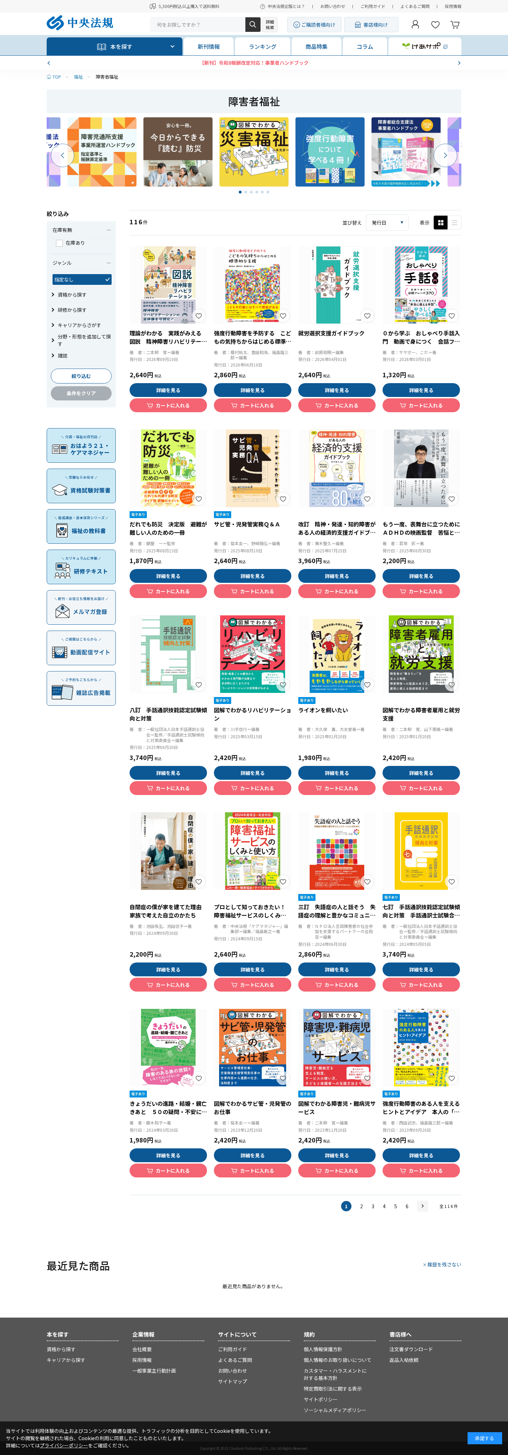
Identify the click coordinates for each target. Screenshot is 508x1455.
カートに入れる (173, 405)
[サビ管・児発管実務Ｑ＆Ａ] (252, 468)
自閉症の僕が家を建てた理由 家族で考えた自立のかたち (168, 911)
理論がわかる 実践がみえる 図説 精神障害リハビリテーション (168, 341)
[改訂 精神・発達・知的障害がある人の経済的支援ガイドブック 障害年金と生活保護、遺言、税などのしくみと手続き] (337, 468)
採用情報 (453, 6)
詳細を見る (168, 390)
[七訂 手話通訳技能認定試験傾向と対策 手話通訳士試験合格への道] (421, 851)
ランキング (262, 46)
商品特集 (316, 46)
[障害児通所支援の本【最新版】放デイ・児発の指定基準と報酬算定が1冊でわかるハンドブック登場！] (102, 152)
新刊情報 (209, 46)
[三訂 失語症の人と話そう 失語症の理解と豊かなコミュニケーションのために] (337, 851)
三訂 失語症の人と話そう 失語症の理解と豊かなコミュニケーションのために (337, 915)
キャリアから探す (66, 1359)
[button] (49, 63)
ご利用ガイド (372, 6)
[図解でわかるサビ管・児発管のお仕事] (252, 1047)
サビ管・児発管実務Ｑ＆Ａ (247, 524)
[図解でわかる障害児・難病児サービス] (337, 1047)
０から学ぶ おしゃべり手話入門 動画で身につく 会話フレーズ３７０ (421, 341)
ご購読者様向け (318, 24)
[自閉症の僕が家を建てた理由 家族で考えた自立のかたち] (168, 851)
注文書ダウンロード (411, 1349)
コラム (365, 46)
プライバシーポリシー (64, 1445)
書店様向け (376, 24)
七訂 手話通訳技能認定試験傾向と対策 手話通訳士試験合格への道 (421, 915)
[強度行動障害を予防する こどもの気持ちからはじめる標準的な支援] (252, 285)
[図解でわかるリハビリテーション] (252, 654)
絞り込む (81, 375)
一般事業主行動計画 (154, 1370)
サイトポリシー (321, 1399)
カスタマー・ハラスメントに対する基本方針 (335, 1374)
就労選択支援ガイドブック (331, 333)
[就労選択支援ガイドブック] (337, 285)
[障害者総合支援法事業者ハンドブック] (406, 152)
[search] (253, 24)
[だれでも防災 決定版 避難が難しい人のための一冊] (168, 468)
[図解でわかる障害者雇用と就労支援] (421, 654)
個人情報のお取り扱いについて (337, 1359)
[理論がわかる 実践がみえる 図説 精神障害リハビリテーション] (168, 285)
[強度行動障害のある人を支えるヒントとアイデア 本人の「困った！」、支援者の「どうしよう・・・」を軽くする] (421, 1047)
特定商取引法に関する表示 (333, 1388)
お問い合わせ (332, 6)
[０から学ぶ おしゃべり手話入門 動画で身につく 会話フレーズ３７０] (421, 285)
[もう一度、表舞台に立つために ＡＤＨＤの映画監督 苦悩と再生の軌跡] (421, 468)
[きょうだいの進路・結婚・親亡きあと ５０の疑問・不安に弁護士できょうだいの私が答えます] (168, 1047)
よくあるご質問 (415, 6)
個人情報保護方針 (323, 1349)
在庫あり (75, 242)
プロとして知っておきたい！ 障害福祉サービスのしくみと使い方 (252, 915)
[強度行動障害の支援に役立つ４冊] (330, 152)
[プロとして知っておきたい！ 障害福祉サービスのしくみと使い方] (252, 851)
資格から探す (61, 1349)
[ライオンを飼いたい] (337, 654)
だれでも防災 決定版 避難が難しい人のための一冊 (168, 528)
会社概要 (142, 1349)
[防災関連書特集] (178, 152)
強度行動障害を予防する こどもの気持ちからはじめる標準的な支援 (252, 341)
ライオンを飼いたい (323, 710)
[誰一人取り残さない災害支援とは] (254, 152)
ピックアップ (454, 222)
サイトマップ (232, 1381)
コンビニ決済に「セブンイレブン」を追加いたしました (254, 62)
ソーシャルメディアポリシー (335, 1410)
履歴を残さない (444, 1264)
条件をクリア (81, 393)
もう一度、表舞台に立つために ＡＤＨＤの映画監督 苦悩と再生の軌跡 (424, 532)
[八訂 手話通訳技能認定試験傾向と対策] (168, 654)
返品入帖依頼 (403, 1359)
